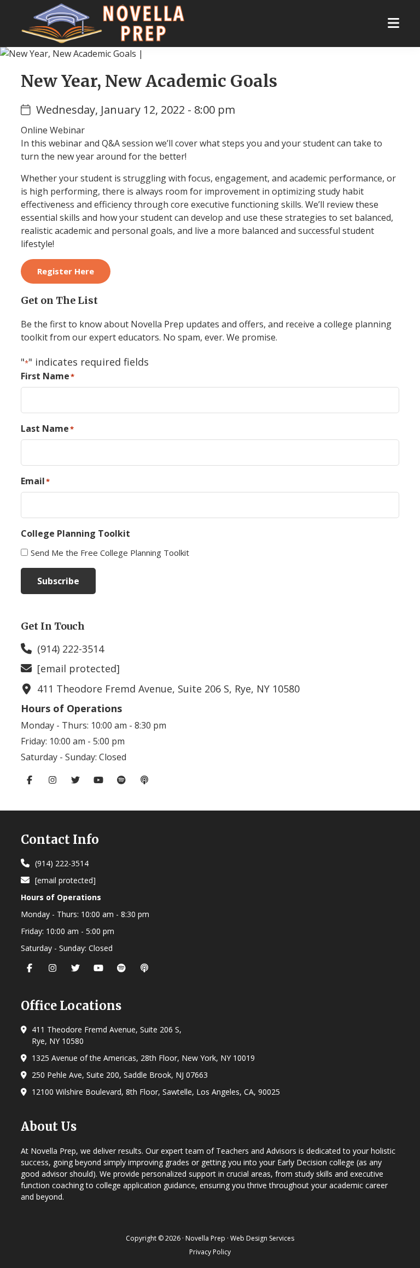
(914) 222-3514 (70, 648)
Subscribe (58, 581)
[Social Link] (32, 780)
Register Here (65, 271)
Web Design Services (262, 1238)
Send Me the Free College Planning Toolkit (110, 552)
